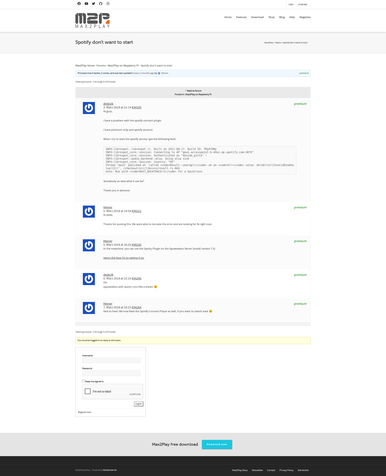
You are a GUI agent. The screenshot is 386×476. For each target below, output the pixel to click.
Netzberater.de (109, 470)
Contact (271, 470)
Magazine (305, 17)
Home (228, 17)
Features (241, 17)
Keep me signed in (94, 381)
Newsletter (257, 470)
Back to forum (194, 90)
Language (302, 4)
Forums (101, 65)
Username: (87, 355)
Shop (271, 17)
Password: (87, 368)
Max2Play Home (84, 65)
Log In (139, 403)
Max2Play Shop (240, 470)
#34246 (136, 278)
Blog (282, 17)
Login (291, 4)
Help (292, 17)
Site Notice (303, 470)
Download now (217, 444)
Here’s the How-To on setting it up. (123, 258)
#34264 (136, 307)
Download (257, 17)
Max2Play (268, 42)
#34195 (136, 107)
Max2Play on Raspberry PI (123, 65)
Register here (84, 412)
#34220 (136, 245)
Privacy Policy (286, 470)
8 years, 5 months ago (143, 73)
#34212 (136, 211)
